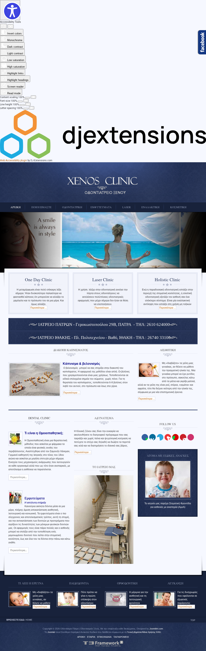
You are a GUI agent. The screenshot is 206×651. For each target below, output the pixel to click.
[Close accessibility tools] (10, 26)
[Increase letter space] (31, 108)
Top (193, 620)
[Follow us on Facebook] (145, 437)
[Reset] (3, 26)
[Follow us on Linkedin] (152, 437)
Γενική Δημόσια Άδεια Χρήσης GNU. (144, 632)
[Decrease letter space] (25, 109)
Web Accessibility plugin (13, 160)
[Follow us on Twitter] (160, 437)
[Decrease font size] (20, 101)
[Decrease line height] (22, 105)
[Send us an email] (175, 437)
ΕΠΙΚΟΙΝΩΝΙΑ (104, 637)
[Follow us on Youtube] (168, 437)
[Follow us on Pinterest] (183, 437)
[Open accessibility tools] (10, 10)
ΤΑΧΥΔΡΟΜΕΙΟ (121, 637)
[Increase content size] (33, 97)
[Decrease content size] (27, 98)
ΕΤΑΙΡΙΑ (91, 637)
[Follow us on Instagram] (190, 437)
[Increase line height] (28, 104)
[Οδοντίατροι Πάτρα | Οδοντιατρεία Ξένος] (103, 185)
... (89, 606)
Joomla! (51, 632)
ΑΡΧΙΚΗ (81, 637)
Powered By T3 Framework (103, 643)
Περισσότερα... (18, 477)
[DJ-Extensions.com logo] (103, 157)
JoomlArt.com (156, 628)
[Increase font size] (26, 100)
